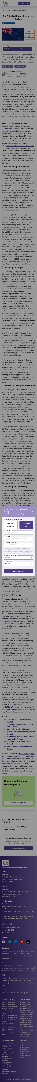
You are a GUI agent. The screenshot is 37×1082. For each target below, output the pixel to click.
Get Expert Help (18, 571)
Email (8, 536)
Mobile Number (11, 542)
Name (8, 530)
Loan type (9, 561)
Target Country (11, 555)
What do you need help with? (13, 519)
